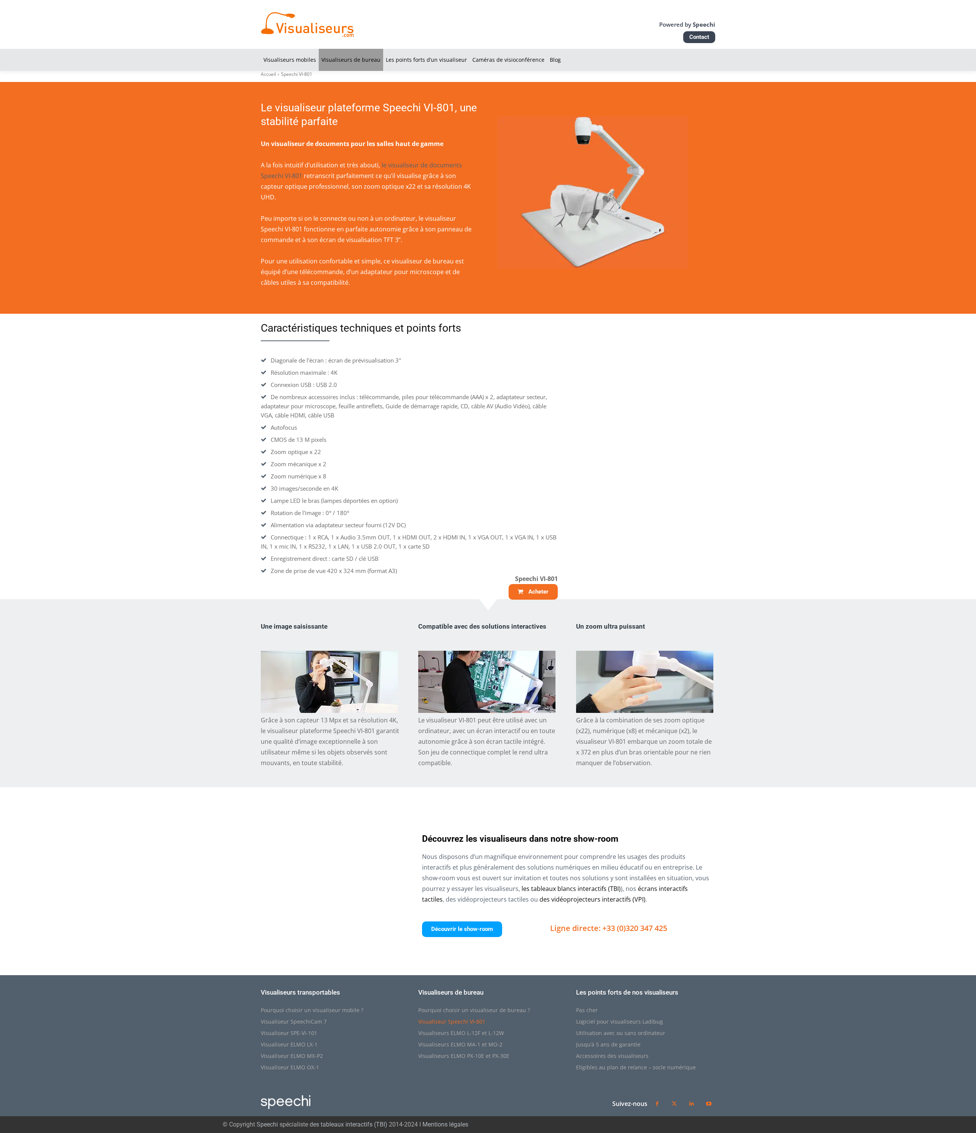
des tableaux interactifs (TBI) (348, 1124)
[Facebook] (657, 1104)
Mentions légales (445, 1124)
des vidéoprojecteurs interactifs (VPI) (592, 899)
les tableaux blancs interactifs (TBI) (571, 888)
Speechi (267, 1124)
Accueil (268, 74)
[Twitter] (674, 1104)
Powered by (687, 24)
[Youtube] (708, 1104)
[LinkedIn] (691, 1104)
